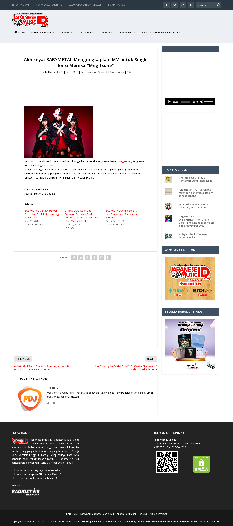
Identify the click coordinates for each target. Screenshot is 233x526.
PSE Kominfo (175, 443)
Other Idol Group (107, 72)
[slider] (209, 101)
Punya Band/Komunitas (49, 4)
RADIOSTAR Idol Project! (153, 513)
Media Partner (120, 521)
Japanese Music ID (102, 513)
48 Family (66, 32)
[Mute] (201, 101)
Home (21, 32)
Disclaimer (184, 521)
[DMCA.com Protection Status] (201, 471)
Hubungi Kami (90, 521)
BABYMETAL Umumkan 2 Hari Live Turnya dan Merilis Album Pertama (122, 214)
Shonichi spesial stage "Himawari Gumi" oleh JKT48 (195, 179)
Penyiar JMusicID (117, 4)
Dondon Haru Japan (126, 513)
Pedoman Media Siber (164, 521)
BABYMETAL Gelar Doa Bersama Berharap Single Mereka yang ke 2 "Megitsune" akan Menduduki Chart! (82, 216)
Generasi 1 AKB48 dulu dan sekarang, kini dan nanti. (194, 206)
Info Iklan (105, 521)
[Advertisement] (159, 20)
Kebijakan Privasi (140, 521)
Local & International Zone (160, 32)
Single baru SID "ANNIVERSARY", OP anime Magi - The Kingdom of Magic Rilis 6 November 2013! (196, 221)
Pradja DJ (58, 72)
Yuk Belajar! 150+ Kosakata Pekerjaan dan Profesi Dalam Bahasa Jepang (195, 192)
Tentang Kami (21, 4)
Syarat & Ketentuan (203, 521)
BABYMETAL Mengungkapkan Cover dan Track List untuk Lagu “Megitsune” (42, 214)
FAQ (219, 521)
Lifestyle (106, 32)
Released (126, 32)
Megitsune (124, 161)
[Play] (169, 101)
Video (121, 72)
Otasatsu (87, 32)
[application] (190, 101)
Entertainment (40, 32)
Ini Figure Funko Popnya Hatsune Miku (192, 235)
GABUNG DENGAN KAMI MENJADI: (85, 4)
